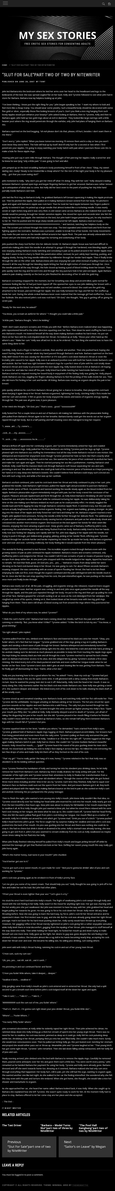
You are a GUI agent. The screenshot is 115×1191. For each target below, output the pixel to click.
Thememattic (80, 1185)
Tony (42, 82)
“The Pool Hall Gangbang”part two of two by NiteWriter (93, 1128)
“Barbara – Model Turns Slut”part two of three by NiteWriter (56, 1128)
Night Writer (13, 1108)
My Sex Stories (57, 35)
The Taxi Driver (11, 1125)
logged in (19, 1174)
